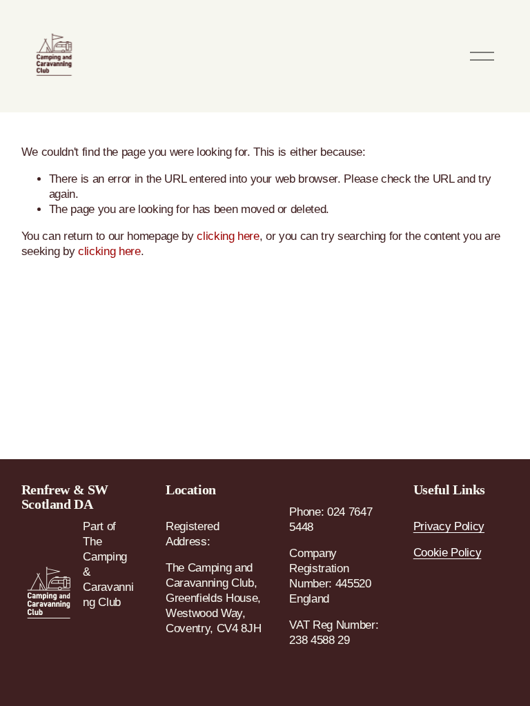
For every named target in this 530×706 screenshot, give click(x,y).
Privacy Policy (448, 526)
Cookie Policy (447, 552)
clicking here (228, 236)
